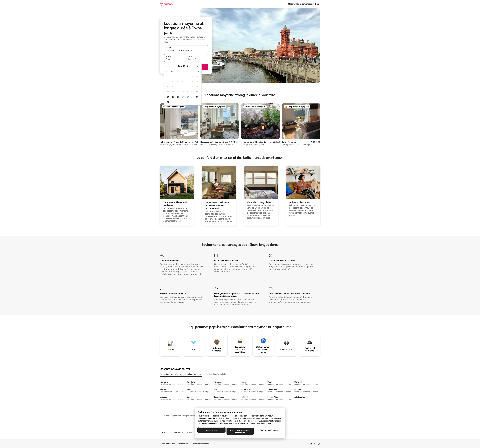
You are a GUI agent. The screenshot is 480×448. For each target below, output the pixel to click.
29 (192, 97)
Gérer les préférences (268, 430)
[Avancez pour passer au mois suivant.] (197, 66)
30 (197, 97)
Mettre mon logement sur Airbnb (303, 4)
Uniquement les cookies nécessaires (240, 431)
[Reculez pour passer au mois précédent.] (168, 66)
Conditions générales (200, 444)
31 (168, 102)
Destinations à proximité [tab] (216, 374)
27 (183, 97)
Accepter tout (211, 430)
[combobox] (186, 50)
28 (188, 97)
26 (178, 97)
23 (197, 92)
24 (168, 97)
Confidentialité (183, 444)
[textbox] (175, 59)
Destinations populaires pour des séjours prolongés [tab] (181, 374)
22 (192, 92)
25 (173, 97)
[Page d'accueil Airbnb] (166, 4)
